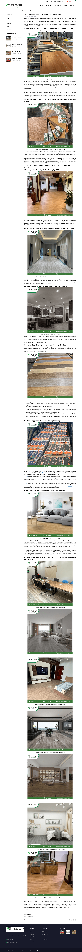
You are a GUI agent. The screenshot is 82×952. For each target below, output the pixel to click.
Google (45, 936)
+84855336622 (49, 1)
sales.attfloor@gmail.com (60, 1)
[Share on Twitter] (71, 920)
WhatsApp (45, 931)
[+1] (75, 920)
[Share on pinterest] (73, 920)
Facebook (45, 934)
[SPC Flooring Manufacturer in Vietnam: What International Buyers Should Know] (8, 38)
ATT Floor (45, 22)
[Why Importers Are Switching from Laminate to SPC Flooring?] (8, 45)
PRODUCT (57, 5)
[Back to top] (80, 944)
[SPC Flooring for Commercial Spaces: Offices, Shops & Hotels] (8, 52)
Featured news (11, 33)
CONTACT (72, 5)
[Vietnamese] (67, 1)
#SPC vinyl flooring (31, 919)
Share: (67, 919)
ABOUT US (48, 5)
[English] (70, 1)
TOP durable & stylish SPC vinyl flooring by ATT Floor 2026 (42, 14)
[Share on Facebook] (69, 920)
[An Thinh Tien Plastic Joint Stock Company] (15, 929)
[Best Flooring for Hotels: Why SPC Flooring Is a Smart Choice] (8, 59)
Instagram (45, 939)
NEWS (65, 5)
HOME (41, 5)
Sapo (37, 950)
